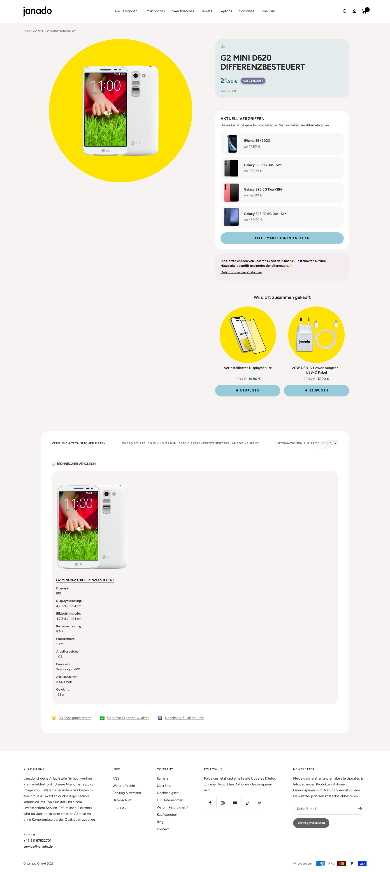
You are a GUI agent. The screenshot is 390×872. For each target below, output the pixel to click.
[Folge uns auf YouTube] (235, 803)
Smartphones (154, 11)
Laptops (225, 11)
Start (26, 31)
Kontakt (163, 829)
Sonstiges (246, 11)
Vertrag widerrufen (311, 823)
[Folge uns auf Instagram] (222, 803)
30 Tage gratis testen (75, 718)
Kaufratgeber (167, 815)
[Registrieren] (360, 808)
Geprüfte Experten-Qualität (128, 718)
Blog (160, 822)
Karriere (162, 778)
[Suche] (345, 11)
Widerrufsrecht (124, 786)
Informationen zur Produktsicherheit (310, 443)
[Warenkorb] (364, 11)
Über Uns (268, 11)
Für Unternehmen (170, 800)
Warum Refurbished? (172, 807)
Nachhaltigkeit (168, 793)
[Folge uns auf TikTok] (247, 803)
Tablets (206, 11)
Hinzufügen (248, 390)
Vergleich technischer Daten (79, 443)
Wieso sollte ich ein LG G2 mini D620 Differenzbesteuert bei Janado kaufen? (190, 443)
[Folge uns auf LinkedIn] (260, 803)
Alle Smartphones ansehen (282, 238)
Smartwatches (183, 11)
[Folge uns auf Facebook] (210, 803)
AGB (116, 778)
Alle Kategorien (125, 11)
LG (223, 46)
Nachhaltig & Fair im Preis (184, 718)
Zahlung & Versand (127, 793)
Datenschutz (122, 800)
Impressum (121, 807)
